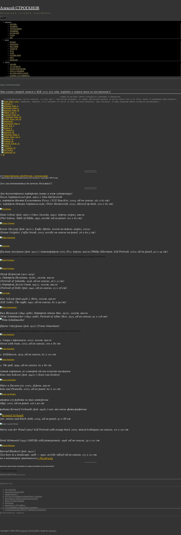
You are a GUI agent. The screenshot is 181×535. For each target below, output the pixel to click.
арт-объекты (15, 67)
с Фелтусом (45, 458)
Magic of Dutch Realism (14, 501)
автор (7, 40)
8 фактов (13, 49)
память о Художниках (20, 75)
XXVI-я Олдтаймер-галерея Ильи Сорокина (23, 496)
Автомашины (16, 29)
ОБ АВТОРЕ (10, 490)
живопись (8, 22)
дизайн (13, 64)
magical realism (6, 474)
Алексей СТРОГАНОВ (19, 8)
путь (12, 51)
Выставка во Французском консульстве (21, 499)
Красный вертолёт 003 (14, 492)
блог (12, 58)
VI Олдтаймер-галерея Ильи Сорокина (21, 507)
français (14, 60)
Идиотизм (9, 503)
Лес (11, 38)
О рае (12, 53)
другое (7, 62)
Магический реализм (19, 73)
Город (12, 35)
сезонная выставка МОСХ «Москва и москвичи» (25, 510)
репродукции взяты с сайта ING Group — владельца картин (26, 176)
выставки (14, 47)
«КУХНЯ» (13, 24)
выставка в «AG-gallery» (15, 505)
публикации (15, 55)
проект (13, 42)
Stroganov (53, 531)
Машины (13, 26)
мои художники (17, 71)
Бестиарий (14, 33)
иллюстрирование (18, 69)
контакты (14, 44)
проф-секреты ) (11, 494)
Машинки (14, 31)
